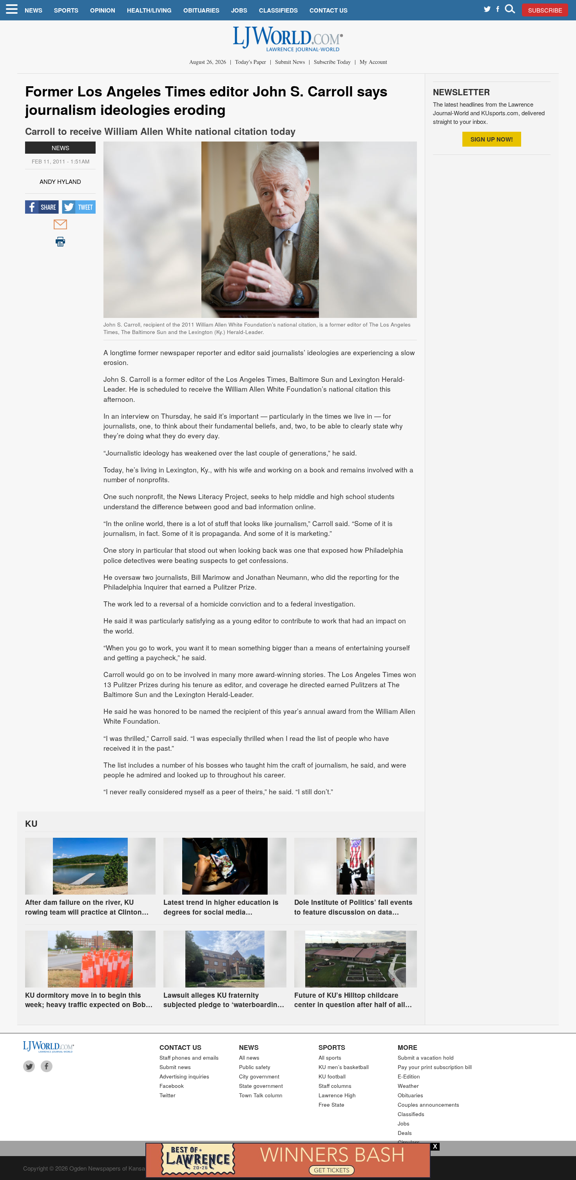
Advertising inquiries (184, 1076)
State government (261, 1085)
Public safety (254, 1067)
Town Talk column (261, 1095)
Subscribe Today (332, 61)
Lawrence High (337, 1095)
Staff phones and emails (189, 1057)
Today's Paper (250, 61)
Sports (66, 10)
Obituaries (201, 10)
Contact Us (329, 10)
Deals (405, 1132)
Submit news (175, 1067)
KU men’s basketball (344, 1067)
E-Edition (409, 1076)
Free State (331, 1104)
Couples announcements (428, 1104)
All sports (330, 1057)
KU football (332, 1076)
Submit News (290, 61)
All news (249, 1057)
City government (259, 1076)
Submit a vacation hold (426, 1057)
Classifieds (278, 10)
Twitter (167, 1095)
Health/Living (149, 10)
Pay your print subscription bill (435, 1067)
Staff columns (335, 1085)
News (33, 10)
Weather (408, 1085)
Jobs (239, 10)
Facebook (171, 1085)
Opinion (102, 10)
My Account (373, 61)
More (407, 1047)
